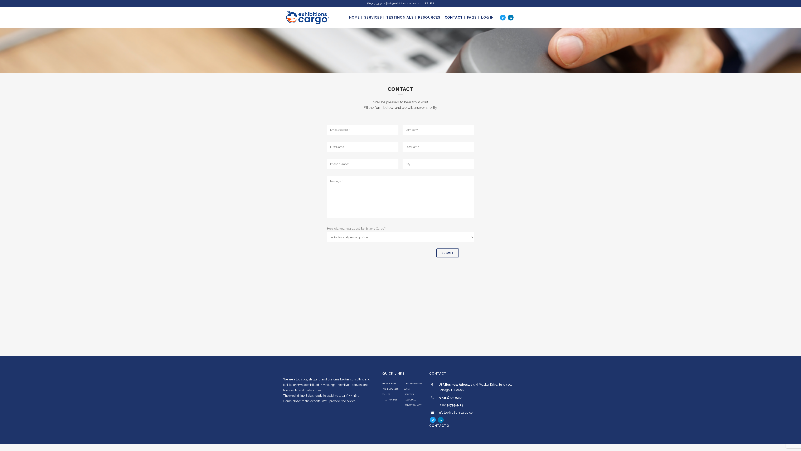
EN (432, 3)
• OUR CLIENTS (389, 384)
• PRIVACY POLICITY (413, 405)
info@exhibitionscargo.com (456, 412)
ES (426, 3)
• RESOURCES (410, 400)
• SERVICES (409, 394)
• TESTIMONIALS (389, 400)
